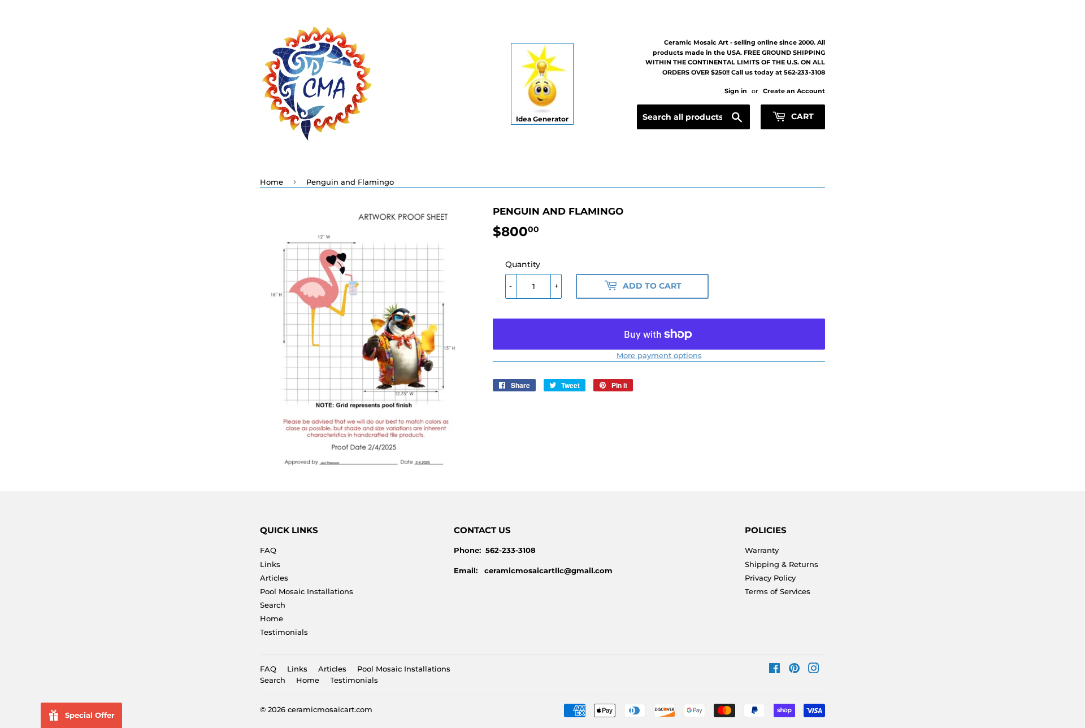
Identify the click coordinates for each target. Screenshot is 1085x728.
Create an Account (794, 91)
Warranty (762, 550)
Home (271, 181)
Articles (274, 577)
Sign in (735, 91)
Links (270, 564)
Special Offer (90, 715)
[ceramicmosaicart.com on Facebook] (774, 669)
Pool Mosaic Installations (306, 591)
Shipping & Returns (781, 564)
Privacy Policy (770, 577)
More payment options (659, 355)
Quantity (522, 264)
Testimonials (284, 632)
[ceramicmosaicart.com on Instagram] (813, 669)
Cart (801, 116)
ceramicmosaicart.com (330, 709)
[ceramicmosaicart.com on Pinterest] (794, 669)
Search (272, 604)
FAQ (268, 550)
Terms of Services (777, 591)
